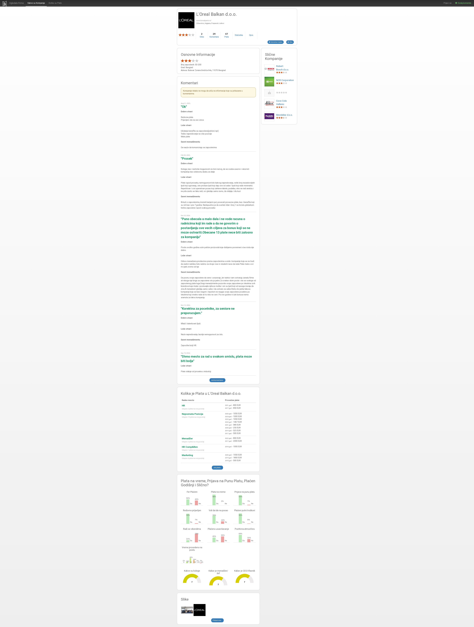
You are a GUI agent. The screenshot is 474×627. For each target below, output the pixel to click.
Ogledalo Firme (16, 3)
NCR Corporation (285, 80)
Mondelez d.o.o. (284, 114)
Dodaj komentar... (464, 3)
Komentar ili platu (276, 42)
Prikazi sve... (217, 620)
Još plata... (217, 468)
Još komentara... (217, 380)
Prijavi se (448, 3)
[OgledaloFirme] (4, 3)
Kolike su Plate (55, 3)
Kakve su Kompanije (36, 3)
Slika (291, 42)
